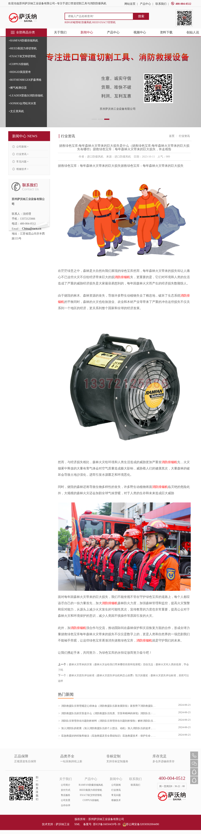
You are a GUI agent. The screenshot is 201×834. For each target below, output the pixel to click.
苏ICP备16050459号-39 (106, 824)
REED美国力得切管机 (90, 790)
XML (77, 824)
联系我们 (160, 3)
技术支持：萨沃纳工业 (55, 824)
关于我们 (60, 32)
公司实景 (65, 800)
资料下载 (166, 32)
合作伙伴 (65, 805)
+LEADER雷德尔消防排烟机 (26, 95)
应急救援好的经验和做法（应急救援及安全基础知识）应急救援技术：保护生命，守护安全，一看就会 (109, 735)
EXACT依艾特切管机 (91, 795)
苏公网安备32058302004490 (142, 824)
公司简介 (65, 785)
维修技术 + (22, 169)
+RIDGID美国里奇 (20, 72)
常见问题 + (22, 161)
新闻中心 (86, 32)
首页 (172, 136)
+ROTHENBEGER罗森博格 (25, 79)
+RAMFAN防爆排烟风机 (23, 40)
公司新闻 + (22, 146)
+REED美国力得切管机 (23, 48)
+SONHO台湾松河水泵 (22, 103)
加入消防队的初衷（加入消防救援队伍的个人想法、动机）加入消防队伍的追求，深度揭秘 (109, 728)
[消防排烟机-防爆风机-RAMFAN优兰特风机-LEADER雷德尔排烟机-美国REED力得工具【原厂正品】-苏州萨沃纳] (23, 17)
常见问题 (116, 795)
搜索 (141, 16)
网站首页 (129, 3)
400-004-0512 (183, 3)
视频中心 (139, 32)
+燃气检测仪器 (18, 87)
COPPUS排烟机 (91, 800)
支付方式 (65, 790)
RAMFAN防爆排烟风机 (91, 785)
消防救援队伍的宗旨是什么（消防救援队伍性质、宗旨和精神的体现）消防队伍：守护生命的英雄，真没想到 (109, 713)
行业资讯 (116, 790)
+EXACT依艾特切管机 (22, 56)
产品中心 (145, 3)
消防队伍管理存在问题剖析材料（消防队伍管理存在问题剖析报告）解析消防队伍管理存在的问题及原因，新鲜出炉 (109, 720)
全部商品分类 (25, 32)
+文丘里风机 (16, 111)
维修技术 (116, 800)
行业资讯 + (22, 154)
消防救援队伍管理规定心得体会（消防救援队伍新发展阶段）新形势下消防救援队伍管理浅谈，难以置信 (109, 705)
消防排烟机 (122, 277)
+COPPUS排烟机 (19, 64)
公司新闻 (116, 785)
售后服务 (65, 795)
